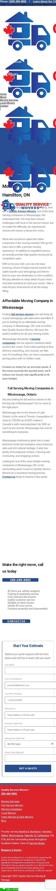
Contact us (8, 477)
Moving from (10, 709)
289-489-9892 (20, 580)
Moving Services (10, 801)
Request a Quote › (11, 850)
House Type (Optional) (14, 752)
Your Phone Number (13, 694)
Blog (3, 820)
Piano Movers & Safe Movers (17, 816)
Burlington (35, 831)
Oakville (28, 835)
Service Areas (37, 843)
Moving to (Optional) (13, 723)
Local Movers (8, 813)
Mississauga (16, 835)
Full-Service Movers (12, 805)
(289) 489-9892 (17, 1)
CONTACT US (16, 621)
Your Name (9, 665)
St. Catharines (41, 835)
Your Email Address (13, 679)
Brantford (24, 831)
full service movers (22, 314)
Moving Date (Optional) (14, 738)
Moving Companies (11, 809)
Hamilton (47, 831)
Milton (4, 835)
